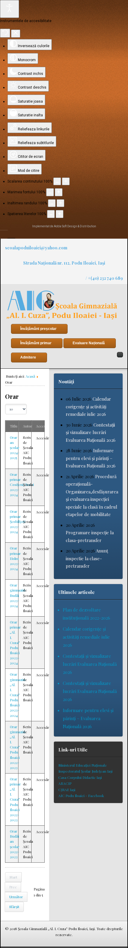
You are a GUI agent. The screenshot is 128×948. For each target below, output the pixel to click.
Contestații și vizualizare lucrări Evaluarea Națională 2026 (90, 432)
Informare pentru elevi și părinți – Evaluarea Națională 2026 (90, 458)
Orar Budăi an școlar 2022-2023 (14, 844)
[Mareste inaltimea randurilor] (60, 203)
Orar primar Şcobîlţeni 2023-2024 (18, 521)
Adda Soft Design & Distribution (75, 226)
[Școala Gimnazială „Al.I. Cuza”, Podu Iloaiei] (62, 305)
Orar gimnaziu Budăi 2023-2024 (17, 595)
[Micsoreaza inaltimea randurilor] (52, 203)
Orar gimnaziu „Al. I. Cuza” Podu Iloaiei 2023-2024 (17, 694)
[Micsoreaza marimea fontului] (50, 192)
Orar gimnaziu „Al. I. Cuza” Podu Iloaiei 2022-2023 (17, 747)
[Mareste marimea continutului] (66, 181)
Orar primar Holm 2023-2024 (15, 558)
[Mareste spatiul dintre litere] (59, 214)
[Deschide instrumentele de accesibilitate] (9, 9)
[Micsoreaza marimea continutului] (57, 181)
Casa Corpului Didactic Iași (80, 777)
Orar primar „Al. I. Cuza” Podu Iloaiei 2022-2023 (15, 799)
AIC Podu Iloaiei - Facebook (81, 795)
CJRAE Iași (66, 789)
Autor (27, 426)
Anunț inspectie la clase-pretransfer (87, 558)
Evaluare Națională (89, 343)
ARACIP (64, 783)
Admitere (28, 357)
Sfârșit (14, 906)
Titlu (13, 426)
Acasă (30, 376)
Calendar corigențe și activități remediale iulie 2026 (88, 406)
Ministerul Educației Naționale (82, 765)
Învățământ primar (35, 343)
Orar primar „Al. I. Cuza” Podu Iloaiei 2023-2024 (15, 642)
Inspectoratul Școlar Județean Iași (85, 771)
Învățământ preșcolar (38, 329)
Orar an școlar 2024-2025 (15, 447)
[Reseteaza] (5, 33)
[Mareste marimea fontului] (59, 192)
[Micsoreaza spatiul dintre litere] (51, 214)
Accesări (43, 426)
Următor (16, 896)
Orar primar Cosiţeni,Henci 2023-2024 (22, 484)
